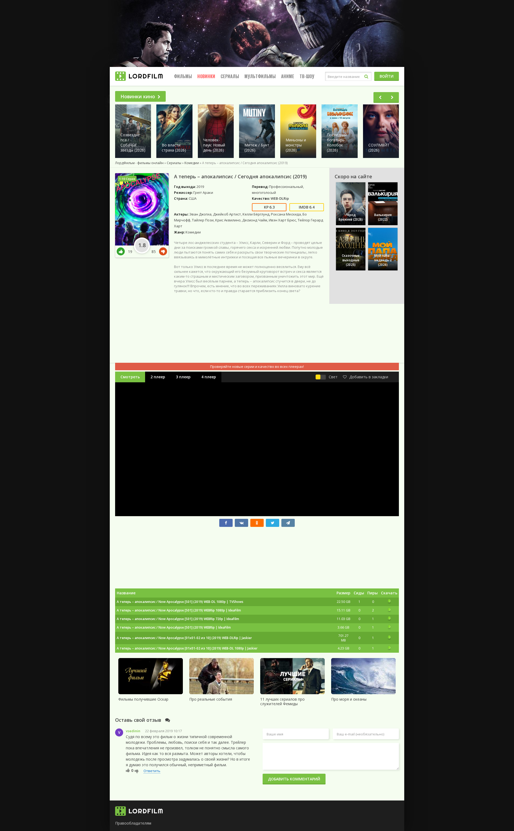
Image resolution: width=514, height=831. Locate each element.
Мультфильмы (260, 76)
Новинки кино (137, 96)
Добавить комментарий (294, 778)
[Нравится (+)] (128, 770)
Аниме (287, 76)
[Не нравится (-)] (137, 771)
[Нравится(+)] (122, 251)
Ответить (151, 770)
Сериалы (230, 76)
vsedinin (133, 730)
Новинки (206, 76)
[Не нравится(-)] (162, 251)
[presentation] (380, 97)
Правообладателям (133, 823)
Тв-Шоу (307, 76)
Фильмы (183, 76)
